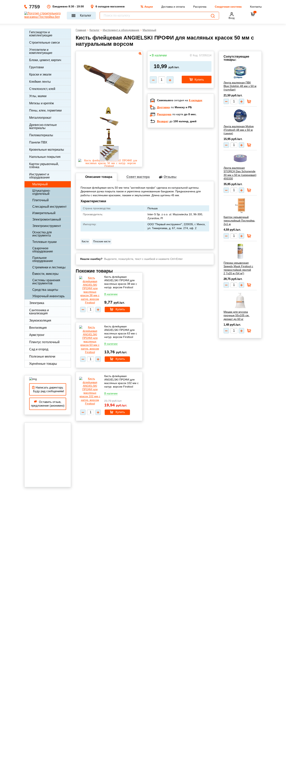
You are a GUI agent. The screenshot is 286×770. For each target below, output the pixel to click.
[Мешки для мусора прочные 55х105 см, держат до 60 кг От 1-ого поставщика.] (240, 300)
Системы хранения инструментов (46, 282)
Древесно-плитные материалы (43, 126)
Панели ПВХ (38, 142)
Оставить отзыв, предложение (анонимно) (47, 403)
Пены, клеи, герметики (45, 110)
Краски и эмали (40, 74)
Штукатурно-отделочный (41, 192)
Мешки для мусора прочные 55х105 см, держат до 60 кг (236, 315)
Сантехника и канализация (39, 312)
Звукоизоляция (40, 320)
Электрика (36, 303)
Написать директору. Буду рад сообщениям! (48, 389)
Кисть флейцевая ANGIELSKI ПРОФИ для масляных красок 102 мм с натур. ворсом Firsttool (121, 381)
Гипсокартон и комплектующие (40, 34)
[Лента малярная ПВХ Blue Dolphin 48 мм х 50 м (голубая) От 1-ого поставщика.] (240, 72)
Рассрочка (199, 6)
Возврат (162, 121)
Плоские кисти (101, 241)
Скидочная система (228, 6)
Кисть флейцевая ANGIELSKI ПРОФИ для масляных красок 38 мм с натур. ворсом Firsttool (120, 282)
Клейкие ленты (40, 81)
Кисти (85, 241)
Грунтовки (36, 67)
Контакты (256, 6)
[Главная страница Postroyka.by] (43, 15)
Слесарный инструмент (49, 206)
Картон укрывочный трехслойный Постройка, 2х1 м (239, 220)
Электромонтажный (46, 219)
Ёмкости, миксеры (45, 273)
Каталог (85, 15)
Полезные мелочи (42, 356)
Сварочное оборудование (42, 250)
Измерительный (43, 213)
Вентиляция (38, 327)
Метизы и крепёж (41, 103)
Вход (232, 18)
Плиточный (40, 200)
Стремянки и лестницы (49, 267)
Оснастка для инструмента (42, 234)
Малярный (40, 184)
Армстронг (37, 335)
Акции (148, 6)
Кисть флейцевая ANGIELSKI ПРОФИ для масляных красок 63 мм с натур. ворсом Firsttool (120, 332)
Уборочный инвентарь (48, 296)
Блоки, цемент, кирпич (45, 60)
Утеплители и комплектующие (40, 51)
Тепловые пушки (44, 241)
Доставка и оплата (173, 6)
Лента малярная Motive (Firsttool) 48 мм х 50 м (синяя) (239, 130)
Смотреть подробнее (184, 156)
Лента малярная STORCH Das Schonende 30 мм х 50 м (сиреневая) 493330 (240, 173)
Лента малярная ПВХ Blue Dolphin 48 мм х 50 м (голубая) (240, 86)
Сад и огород (38, 349)
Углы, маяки (37, 96)
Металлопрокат (40, 117)
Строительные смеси (44, 42)
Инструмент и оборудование (39, 176)
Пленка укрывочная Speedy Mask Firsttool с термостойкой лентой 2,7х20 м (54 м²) (238, 268)
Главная (81, 30)
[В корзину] (253, 14)
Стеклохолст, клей (42, 89)
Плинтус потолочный (44, 342)
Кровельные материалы (46, 149)
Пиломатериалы (41, 135)
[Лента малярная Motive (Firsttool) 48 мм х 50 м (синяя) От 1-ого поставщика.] (240, 116)
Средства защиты (45, 289)
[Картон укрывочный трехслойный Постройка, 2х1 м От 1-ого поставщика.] (240, 205)
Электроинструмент (46, 226)
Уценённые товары (43, 363)
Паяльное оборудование (42, 259)
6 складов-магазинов (110, 6)
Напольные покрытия (45, 156)
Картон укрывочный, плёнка (44, 165)
